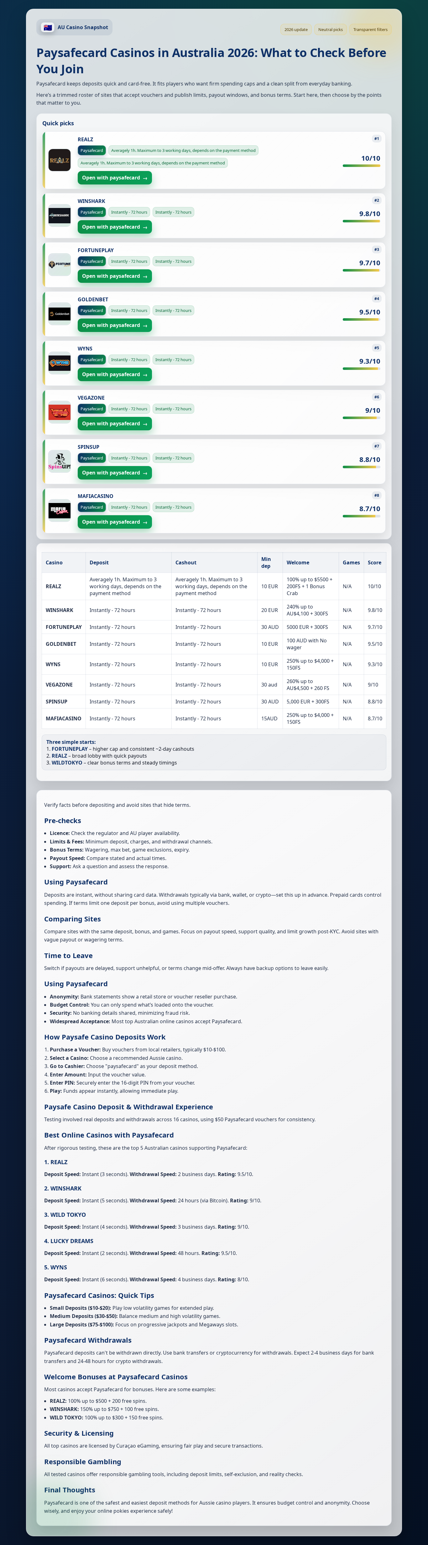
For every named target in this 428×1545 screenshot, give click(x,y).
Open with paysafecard (115, 177)
